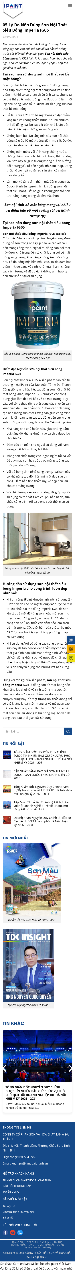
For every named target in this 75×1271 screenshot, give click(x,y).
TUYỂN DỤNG (11, 1191)
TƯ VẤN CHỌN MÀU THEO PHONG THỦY (27, 1180)
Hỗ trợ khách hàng (22, 1244)
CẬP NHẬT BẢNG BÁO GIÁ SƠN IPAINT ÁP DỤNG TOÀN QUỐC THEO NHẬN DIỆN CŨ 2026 (42, 775)
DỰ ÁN (60, 1244)
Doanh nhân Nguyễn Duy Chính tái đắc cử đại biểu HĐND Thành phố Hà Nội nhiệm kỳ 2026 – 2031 (42, 821)
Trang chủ (18, 1242)
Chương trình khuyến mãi (18, 1212)
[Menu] (70, 5)
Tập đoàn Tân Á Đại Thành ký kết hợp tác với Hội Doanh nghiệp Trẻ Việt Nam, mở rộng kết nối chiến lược (41, 806)
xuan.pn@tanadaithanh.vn (30, 1163)
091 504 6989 (27, 1157)
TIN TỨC (58, 1242)
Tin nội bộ (9, 1206)
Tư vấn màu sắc (45, 1244)
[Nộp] (68, 731)
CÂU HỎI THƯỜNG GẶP (17, 1186)
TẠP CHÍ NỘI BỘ (33, 1247)
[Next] (70, 1068)
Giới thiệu (32, 1242)
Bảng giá (8, 1217)
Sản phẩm (46, 1242)
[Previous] (5, 1068)
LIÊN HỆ (47, 1247)
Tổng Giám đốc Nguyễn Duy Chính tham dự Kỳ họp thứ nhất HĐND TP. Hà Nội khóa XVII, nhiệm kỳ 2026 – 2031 (43, 790)
